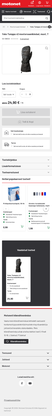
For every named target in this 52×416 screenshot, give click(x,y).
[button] (45, 208)
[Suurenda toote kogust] (30, 94)
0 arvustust (24, 39)
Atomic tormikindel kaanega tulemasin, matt (39, 205)
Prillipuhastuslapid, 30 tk (13, 204)
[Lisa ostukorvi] (22, 226)
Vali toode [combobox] (7, 94)
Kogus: (22, 89)
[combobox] (23, 18)
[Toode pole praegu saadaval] (27, 298)
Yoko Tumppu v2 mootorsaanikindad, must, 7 (15, 277)
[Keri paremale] (49, 26)
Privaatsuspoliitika (12, 400)
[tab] (25, 11)
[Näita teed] (4, 27)
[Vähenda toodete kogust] (22, 94)
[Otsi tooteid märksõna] (46, 18)
